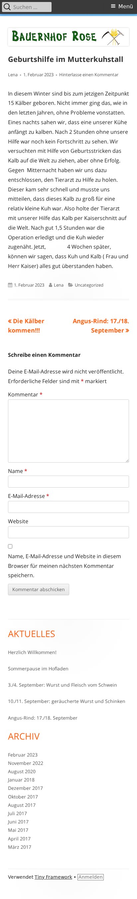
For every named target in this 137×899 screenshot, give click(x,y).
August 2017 (22, 805)
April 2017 (19, 838)
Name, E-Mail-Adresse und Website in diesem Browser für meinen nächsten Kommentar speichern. (64, 566)
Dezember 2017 (25, 788)
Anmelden (90, 877)
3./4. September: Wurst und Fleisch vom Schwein (62, 685)
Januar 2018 (21, 780)
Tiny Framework (53, 877)
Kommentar (25, 394)
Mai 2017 (18, 830)
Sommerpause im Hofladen (38, 668)
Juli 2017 (17, 813)
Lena (13, 75)
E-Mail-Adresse (28, 496)
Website (18, 521)
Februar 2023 (23, 755)
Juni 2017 (18, 821)
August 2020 (22, 771)
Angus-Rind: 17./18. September (42, 718)
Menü (125, 6)
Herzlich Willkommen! (32, 652)
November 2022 (25, 763)
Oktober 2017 (23, 796)
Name (17, 471)
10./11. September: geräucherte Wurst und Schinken (66, 701)
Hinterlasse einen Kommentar (88, 75)
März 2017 (19, 847)
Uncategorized (89, 285)
